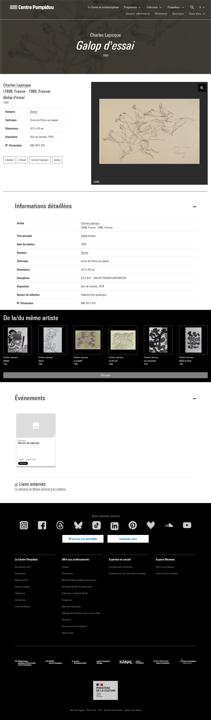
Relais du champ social (71, 606)
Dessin (34, 111)
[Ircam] (56, 665)
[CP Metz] (81, 665)
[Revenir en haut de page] (203, 712)
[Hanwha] (187, 665)
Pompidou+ (174, 7)
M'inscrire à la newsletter (82, 539)
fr (200, 7)
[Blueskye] (78, 526)
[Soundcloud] (169, 526)
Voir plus (105, 375)
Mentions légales (77, 710)
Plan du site (91, 710)
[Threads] (60, 526)
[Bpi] (28, 665)
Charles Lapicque (17, 85)
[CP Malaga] (106, 665)
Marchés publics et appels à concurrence (79, 580)
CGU (100, 710)
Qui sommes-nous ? (23, 567)
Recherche (66, 619)
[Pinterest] (133, 526)
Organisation (20, 573)
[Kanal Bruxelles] (134, 665)
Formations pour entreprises (120, 567)
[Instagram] (24, 526)
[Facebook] (42, 526)
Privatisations (67, 573)
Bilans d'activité (21, 580)
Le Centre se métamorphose (104, 7)
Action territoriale (22, 606)
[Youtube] (187, 526)
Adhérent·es (20, 593)
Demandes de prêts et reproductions (77, 586)
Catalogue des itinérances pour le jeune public (81, 613)
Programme (130, 7)
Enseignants (67, 600)
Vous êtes (195, 13)
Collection (152, 7)
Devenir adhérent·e (139, 13)
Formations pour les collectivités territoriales (127, 573)
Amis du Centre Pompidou (167, 573)
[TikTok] (96, 526)
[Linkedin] (115, 526)
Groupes (65, 567)
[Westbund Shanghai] (163, 665)
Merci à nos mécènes (165, 567)
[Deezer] (151, 526)
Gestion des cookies (132, 710)
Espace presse (67, 633)
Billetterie (161, 13)
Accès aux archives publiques (74, 626)
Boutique (179, 13)
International (20, 600)
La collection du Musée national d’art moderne (40, 489)
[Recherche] (192, 7)
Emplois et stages (22, 586)
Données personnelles (113, 710)
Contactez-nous (128, 539)
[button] (105, 206)
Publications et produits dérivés (75, 593)
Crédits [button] (96, 181)
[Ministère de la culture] (105, 690)
